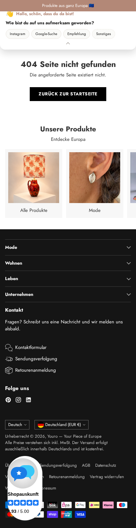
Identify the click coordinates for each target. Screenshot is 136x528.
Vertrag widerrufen (107, 477)
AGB (86, 465)
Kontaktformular (30, 347)
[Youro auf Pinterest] (8, 401)
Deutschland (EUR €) (63, 425)
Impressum (46, 488)
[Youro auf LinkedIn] (28, 401)
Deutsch (15, 425)
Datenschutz (105, 465)
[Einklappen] (68, 43)
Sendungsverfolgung (36, 358)
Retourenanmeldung (35, 370)
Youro (52, 436)
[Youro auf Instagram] (18, 401)
